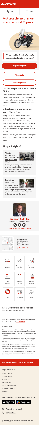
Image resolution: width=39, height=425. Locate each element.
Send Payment (19, 83)
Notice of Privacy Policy (9, 385)
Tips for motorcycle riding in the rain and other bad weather (12, 157)
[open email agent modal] (19, 225)
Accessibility (6, 379)
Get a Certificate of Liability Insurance (20, 228)
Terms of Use (6, 382)
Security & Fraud (7, 376)
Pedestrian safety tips (9, 181)
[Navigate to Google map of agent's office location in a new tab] (24, 225)
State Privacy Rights (8, 388)
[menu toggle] (35, 4)
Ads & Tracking (7, 373)
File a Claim (19, 75)
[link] (10, 4)
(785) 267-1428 (20, 322)
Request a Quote (19, 66)
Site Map (5, 391)
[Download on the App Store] (8, 402)
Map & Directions (24, 248)
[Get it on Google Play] (23, 402)
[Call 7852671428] (15, 225)
